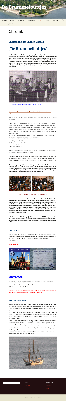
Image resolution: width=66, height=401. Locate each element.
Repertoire (55, 20)
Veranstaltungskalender (8, 24)
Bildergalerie (31, 20)
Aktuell (12, 20)
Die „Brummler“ (21, 20)
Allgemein (48, 385)
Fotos (47, 388)
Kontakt (19, 24)
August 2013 (27, 385)
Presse (47, 20)
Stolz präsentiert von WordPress (33, 397)
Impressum (27, 24)
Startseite (4, 20)
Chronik (40, 20)
